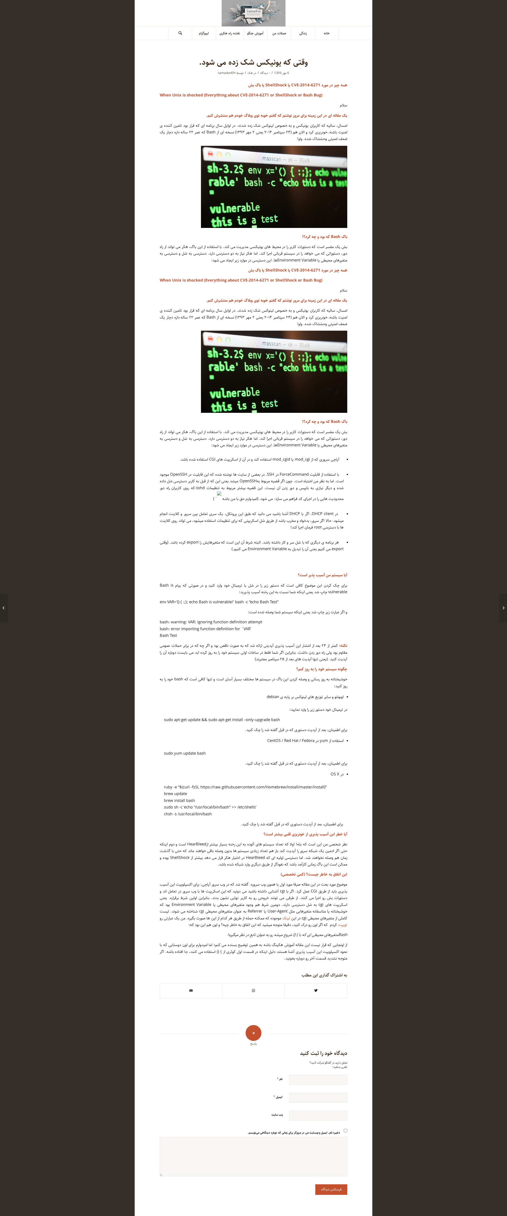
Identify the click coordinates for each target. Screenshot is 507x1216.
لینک (286, 918)
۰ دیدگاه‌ (265, 73)
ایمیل (278, 1097)
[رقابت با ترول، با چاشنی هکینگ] (503, 608)
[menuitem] (327, 33)
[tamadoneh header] (254, 13)
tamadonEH (227, 73)
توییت (342, 925)
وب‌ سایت (277, 1114)
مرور (296, 116)
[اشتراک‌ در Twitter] (316, 990)
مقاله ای (334, 116)
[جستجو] (180, 33)
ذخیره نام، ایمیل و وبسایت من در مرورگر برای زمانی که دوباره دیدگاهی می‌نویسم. (294, 1132)
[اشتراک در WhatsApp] (253, 990)
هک (250, 73)
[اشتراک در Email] (191, 990)
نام (280, 1079)
